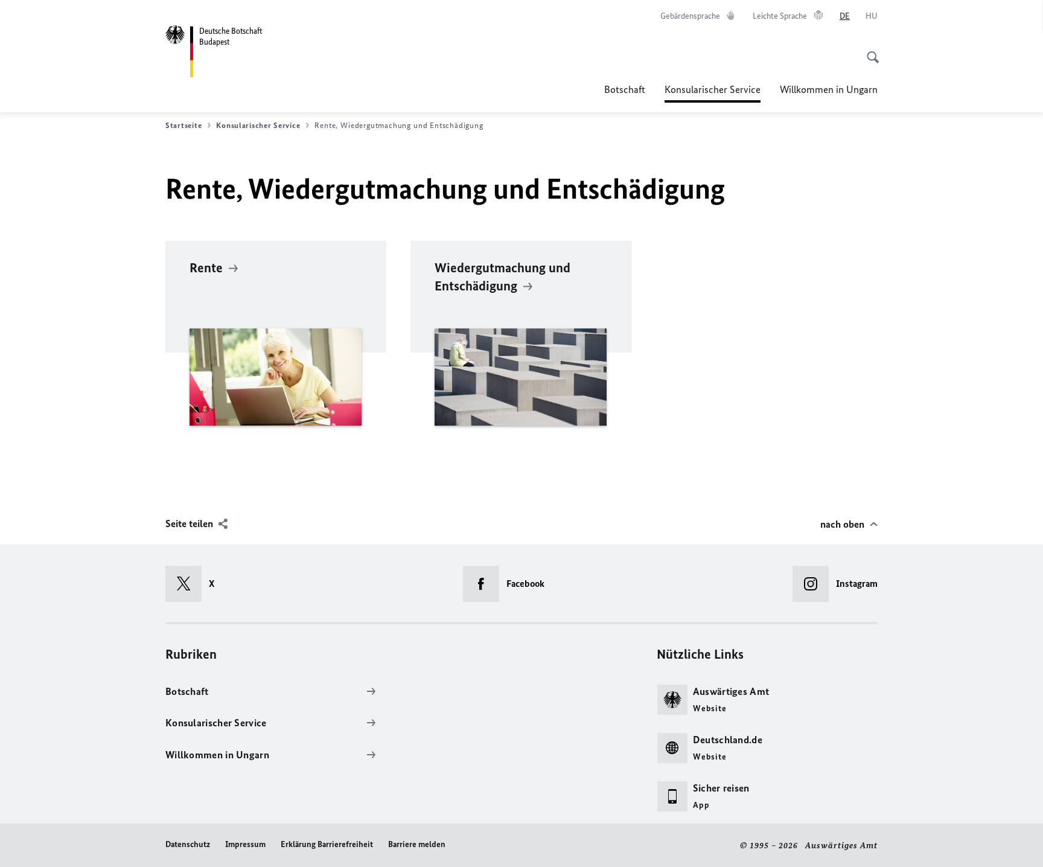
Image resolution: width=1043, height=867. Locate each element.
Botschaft (624, 89)
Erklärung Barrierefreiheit (327, 844)
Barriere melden (416, 844)
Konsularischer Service (713, 93)
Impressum (245, 844)
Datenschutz (187, 844)
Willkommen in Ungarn (829, 89)
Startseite (183, 125)
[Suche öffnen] (869, 50)
